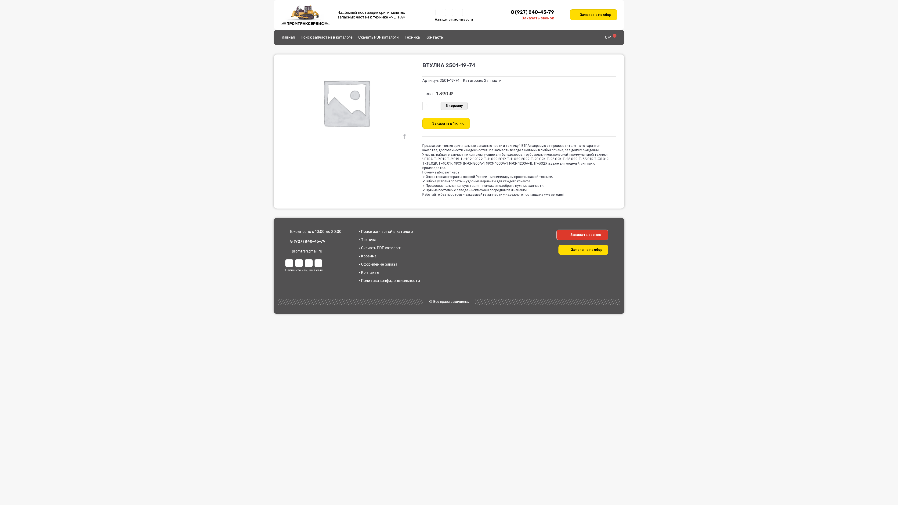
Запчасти (493, 80)
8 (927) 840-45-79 (532, 12)
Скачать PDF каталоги (378, 37)
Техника (412, 37)
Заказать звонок (538, 18)
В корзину (454, 106)
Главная (288, 37)
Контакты (435, 37)
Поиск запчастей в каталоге (326, 37)
